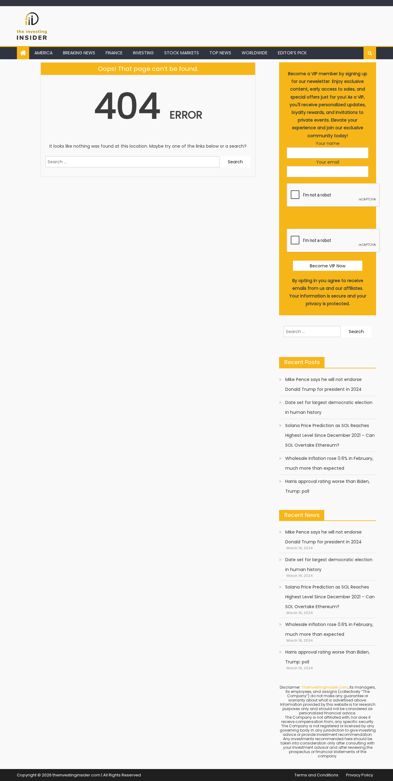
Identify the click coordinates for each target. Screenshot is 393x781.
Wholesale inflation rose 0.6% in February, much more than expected (329, 463)
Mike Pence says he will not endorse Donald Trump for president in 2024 (323, 384)
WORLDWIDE (254, 53)
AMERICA (43, 53)
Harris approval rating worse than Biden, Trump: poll (327, 486)
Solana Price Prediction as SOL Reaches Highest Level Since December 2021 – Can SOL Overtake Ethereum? (330, 435)
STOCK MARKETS (181, 53)
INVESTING (143, 53)
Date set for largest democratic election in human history (328, 407)
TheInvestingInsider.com (325, 687)
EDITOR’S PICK (292, 53)
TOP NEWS (220, 53)
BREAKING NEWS (79, 53)
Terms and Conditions (316, 775)
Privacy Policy (359, 775)
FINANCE (114, 53)
